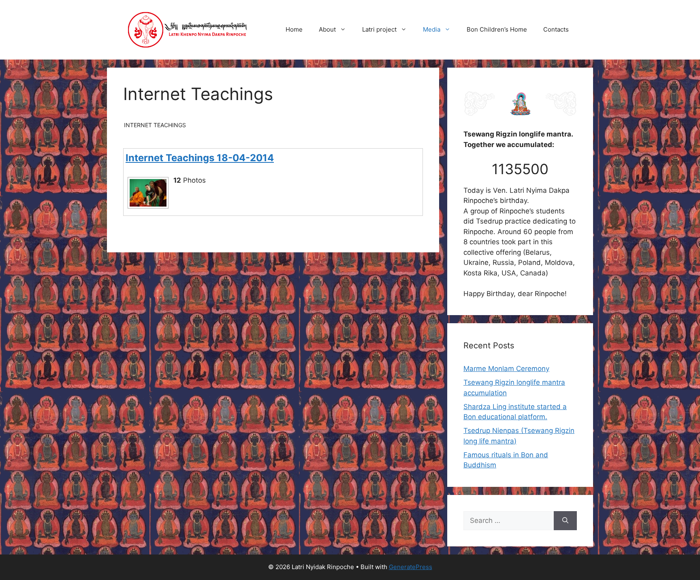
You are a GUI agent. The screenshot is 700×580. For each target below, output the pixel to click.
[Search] (565, 521)
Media (431, 29)
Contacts (556, 29)
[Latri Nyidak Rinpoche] (188, 29)
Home (294, 29)
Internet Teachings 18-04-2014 (200, 158)
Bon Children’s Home (497, 29)
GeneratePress (410, 567)
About (327, 29)
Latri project (379, 29)
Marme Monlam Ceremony (506, 369)
